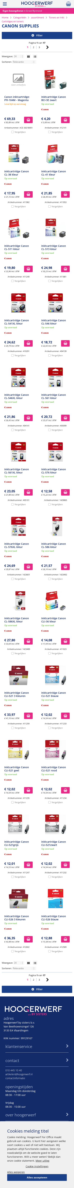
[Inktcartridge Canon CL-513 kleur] (55, 228)
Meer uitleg (42, 1160)
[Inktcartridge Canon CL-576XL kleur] (18, 526)
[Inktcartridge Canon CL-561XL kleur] (18, 452)
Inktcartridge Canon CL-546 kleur (53, 322)
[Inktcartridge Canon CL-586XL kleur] (18, 600)
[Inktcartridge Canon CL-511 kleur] (18, 228)
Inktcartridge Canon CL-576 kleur (53, 471)
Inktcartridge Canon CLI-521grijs (16, 843)
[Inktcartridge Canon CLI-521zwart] (55, 824)
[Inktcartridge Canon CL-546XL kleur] (18, 377)
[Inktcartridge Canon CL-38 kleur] (18, 154)
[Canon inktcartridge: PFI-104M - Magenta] (18, 79)
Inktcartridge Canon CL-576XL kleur (16, 545)
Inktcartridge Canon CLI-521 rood (53, 769)
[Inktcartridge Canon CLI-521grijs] (18, 824)
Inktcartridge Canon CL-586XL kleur (16, 620)
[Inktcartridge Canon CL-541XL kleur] (18, 303)
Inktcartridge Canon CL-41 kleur (53, 173)
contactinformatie (15, 1078)
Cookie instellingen (37, 1166)
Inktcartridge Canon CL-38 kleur (16, 173)
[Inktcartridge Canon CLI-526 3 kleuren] (18, 898)
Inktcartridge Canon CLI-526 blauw (53, 917)
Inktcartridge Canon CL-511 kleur (16, 247)
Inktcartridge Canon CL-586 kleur (53, 545)
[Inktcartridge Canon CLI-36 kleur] (55, 600)
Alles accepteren (37, 1177)
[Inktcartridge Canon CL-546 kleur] (55, 303)
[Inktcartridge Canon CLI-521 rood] (55, 749)
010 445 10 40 (13, 1070)
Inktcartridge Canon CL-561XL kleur (16, 471)
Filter (39, 35)
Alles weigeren (16, 1172)
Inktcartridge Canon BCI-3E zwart (53, 98)
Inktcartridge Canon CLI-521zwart (53, 843)
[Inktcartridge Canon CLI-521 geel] (18, 749)
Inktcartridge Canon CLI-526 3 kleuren (16, 917)
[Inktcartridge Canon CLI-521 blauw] (55, 675)
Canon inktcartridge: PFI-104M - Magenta (17, 98)
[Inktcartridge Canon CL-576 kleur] (55, 452)
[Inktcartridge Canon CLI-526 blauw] (55, 898)
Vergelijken (20, 131)
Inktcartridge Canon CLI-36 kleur (53, 620)
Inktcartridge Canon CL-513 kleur (53, 247)
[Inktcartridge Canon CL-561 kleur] (55, 377)
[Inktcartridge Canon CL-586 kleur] (55, 526)
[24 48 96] (19, 56)
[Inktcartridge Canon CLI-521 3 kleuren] (18, 675)
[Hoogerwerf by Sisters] (37, 5)
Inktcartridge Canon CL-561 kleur (53, 396)
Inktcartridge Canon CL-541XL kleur (16, 322)
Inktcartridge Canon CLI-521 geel (16, 769)
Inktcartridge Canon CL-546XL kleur (16, 396)
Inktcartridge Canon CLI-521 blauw (53, 694)
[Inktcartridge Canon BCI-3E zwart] (55, 79)
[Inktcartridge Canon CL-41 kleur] (55, 154)
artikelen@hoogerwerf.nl (19, 1074)
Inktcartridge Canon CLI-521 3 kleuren (16, 694)
